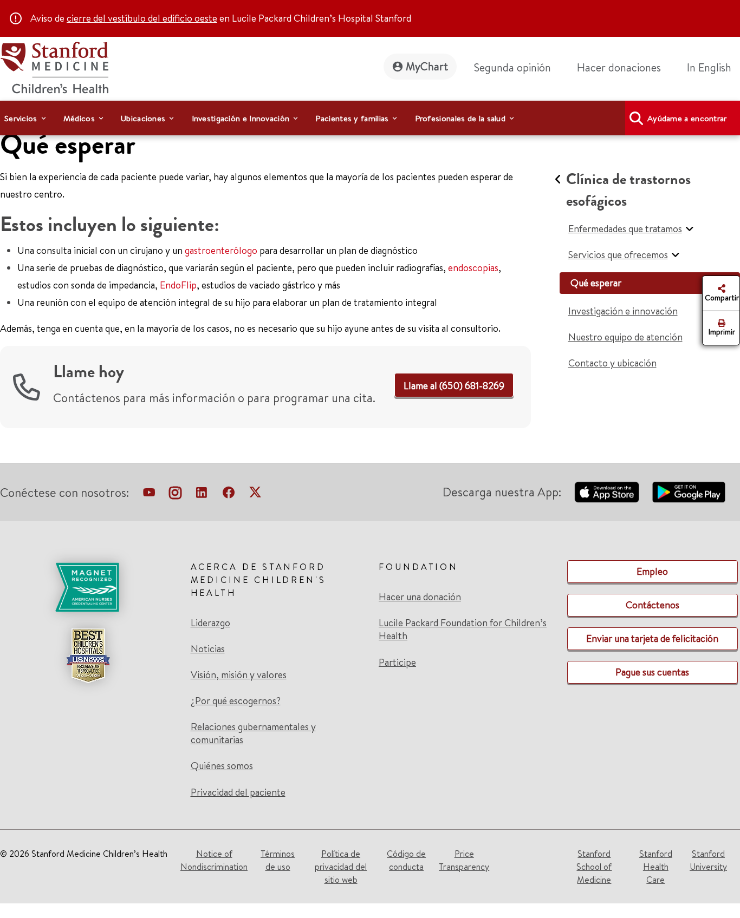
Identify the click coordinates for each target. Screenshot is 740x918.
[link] (713, 68)
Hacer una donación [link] (420, 597)
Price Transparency (464, 860)
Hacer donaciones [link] (619, 67)
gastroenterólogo (221, 250)
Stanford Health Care (655, 867)
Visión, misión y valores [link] (239, 674)
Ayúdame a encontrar (687, 118)
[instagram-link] (175, 495)
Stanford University (708, 860)
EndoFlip (178, 285)
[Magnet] (87, 587)
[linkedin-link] (201, 495)
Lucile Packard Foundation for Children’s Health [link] (463, 629)
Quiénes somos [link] (222, 765)
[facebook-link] (229, 495)
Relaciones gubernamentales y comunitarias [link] (253, 733)
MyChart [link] (427, 66)
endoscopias (473, 267)
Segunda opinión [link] (512, 67)
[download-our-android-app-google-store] (688, 492)
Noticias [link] (208, 648)
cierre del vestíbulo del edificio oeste (142, 18)
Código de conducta (406, 860)
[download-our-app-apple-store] (606, 492)
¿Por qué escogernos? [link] (236, 700)
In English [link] (709, 67)
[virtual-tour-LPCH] (149, 495)
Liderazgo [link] (210, 623)
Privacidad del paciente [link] (238, 792)
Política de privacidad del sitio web (341, 867)
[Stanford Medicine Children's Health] (54, 66)
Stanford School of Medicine (594, 867)
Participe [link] (397, 662)
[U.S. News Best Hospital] (87, 655)
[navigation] (370, 118)
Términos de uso (278, 860)
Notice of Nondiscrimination (214, 860)
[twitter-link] (255, 495)
